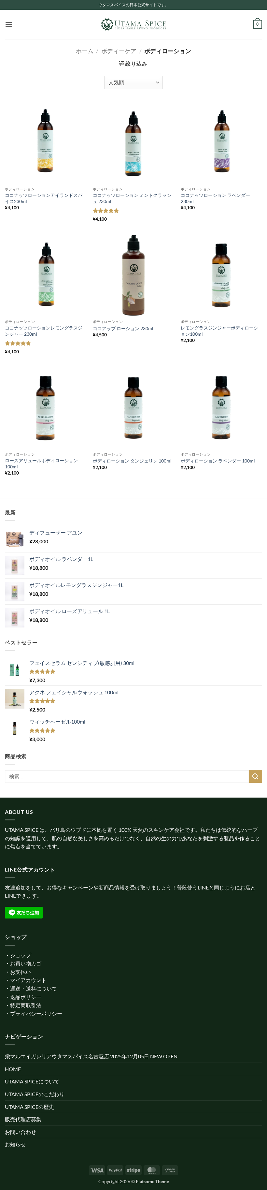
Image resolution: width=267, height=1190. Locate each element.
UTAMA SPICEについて (32, 1081)
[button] (9, 24)
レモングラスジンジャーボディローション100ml (219, 331)
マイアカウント (28, 980)
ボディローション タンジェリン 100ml (132, 460)
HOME (13, 1069)
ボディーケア (118, 50)
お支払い (20, 972)
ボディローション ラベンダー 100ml (218, 460)
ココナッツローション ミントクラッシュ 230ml (132, 198)
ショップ (20, 955)
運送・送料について (33, 988)
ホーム (84, 50)
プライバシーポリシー (36, 1013)
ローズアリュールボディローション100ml (41, 463)
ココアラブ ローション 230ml (123, 328)
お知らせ (15, 1144)
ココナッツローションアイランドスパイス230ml (43, 198)
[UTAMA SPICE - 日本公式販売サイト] (133, 24)
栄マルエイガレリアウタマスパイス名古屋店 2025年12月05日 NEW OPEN (91, 1056)
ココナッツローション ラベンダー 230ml (215, 198)
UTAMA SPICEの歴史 (29, 1107)
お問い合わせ (20, 1132)
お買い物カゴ (25, 963)
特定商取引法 (25, 1005)
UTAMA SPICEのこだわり (34, 1094)
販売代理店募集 (23, 1119)
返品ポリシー (25, 997)
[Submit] (255, 776)
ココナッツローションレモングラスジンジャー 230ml (43, 331)
